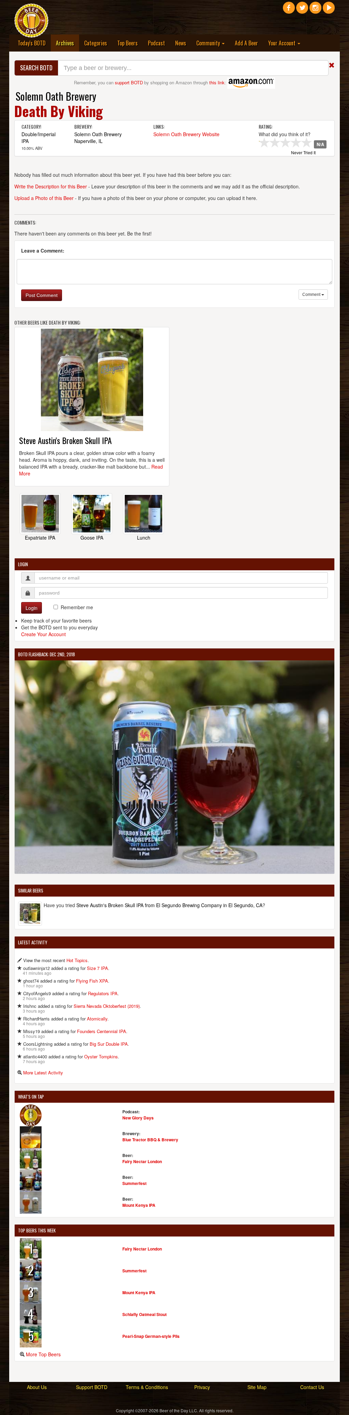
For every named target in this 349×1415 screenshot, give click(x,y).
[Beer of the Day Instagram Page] (315, 10)
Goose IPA (91, 537)
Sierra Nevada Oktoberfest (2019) (107, 1006)
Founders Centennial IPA (101, 1031)
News (180, 43)
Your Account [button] (282, 43)
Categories (95, 43)
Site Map (257, 1387)
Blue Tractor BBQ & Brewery (150, 1140)
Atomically (97, 1018)
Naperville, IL (88, 141)
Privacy (202, 1387)
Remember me (77, 607)
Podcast (156, 43)
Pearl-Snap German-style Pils (151, 1336)
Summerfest (134, 1183)
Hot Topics (77, 960)
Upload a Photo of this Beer (44, 198)
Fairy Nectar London (142, 1161)
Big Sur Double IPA (109, 1044)
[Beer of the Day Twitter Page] (302, 10)
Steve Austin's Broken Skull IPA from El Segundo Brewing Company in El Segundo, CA (169, 905)
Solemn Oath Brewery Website (186, 134)
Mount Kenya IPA (138, 1205)
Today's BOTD (32, 43)
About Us (37, 1387)
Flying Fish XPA (92, 980)
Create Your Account (43, 634)
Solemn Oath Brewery (56, 96)
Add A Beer (246, 43)
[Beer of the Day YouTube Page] (329, 10)
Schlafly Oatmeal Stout (144, 1314)
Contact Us (312, 1387)
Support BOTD (91, 1387)
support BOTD (129, 82)
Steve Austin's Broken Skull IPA (65, 440)
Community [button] (208, 43)
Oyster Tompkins (101, 1056)
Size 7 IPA (97, 968)
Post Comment (42, 295)
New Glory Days (138, 1118)
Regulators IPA (103, 993)
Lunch (143, 537)
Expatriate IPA (40, 537)
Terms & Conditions (147, 1387)
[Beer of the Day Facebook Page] (289, 10)
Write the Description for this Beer (50, 186)
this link (217, 82)
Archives (67, 43)
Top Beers (127, 43)
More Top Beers (43, 1354)
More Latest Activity (43, 1072)
